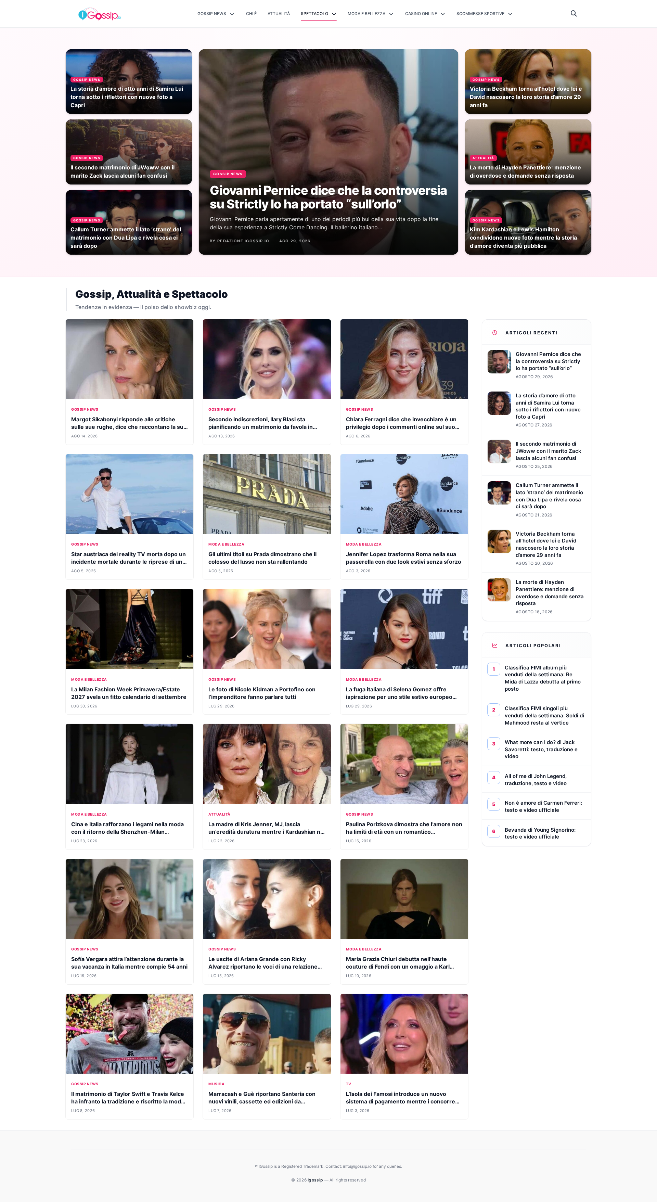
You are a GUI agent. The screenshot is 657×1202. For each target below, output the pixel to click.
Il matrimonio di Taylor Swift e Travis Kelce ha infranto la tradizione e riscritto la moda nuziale (127, 1101)
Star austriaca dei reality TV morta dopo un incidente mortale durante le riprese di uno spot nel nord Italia (128, 562)
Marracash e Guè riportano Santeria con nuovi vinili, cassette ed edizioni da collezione (261, 1101)
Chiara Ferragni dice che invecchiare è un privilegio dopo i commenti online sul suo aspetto (401, 427)
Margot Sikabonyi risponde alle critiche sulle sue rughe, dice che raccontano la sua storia (128, 427)
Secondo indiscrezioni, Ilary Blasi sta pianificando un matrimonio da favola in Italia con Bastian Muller (260, 427)
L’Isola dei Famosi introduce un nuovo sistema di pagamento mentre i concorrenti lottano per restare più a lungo (404, 1101)
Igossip (316, 1179)
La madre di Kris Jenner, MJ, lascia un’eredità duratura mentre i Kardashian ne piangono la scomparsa (266, 832)
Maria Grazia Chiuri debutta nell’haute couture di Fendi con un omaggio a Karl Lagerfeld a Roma (398, 966)
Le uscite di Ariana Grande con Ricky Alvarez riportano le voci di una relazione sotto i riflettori (263, 966)
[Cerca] (574, 14)
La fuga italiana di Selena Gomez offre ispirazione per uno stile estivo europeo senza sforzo (399, 697)
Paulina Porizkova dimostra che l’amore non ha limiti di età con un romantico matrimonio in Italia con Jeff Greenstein (404, 832)
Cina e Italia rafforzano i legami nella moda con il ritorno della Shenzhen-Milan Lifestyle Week (127, 832)
